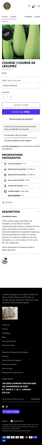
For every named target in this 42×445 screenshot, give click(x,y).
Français (4, 421)
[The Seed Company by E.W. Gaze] (7, 6)
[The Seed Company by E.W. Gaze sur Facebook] (3, 407)
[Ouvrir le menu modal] (39, 6)
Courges (13, 17)
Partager (8, 202)
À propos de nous (9, 341)
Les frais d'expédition (10, 146)
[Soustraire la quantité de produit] (4, 97)
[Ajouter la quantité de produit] (11, 97)
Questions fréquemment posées (15, 352)
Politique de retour (9, 364)
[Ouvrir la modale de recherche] (29, 6)
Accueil (4, 17)
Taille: (11, 80)
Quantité (5, 92)
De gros (5, 356)
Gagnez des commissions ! (13, 372)
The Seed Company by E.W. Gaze (24, 424)
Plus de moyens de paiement (21, 119)
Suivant (37, 17)
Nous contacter (8, 345)
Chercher (6, 325)
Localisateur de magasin (11, 360)
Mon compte (7, 368)
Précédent (28, 17)
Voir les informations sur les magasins (17, 140)
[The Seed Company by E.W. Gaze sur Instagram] (7, 407)
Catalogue (6, 333)
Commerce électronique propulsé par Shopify (16, 431)
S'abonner (35, 399)
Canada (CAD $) (18, 421)
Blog (4, 337)
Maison (5, 329)
